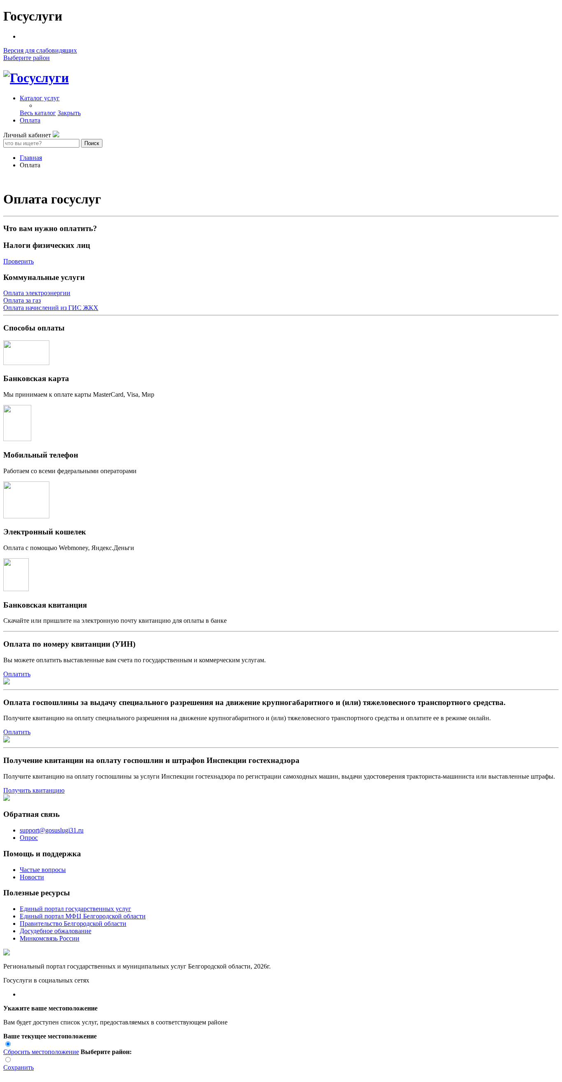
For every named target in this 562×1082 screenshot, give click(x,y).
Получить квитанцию (34, 790)
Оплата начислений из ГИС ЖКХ (50, 307)
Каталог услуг (40, 98)
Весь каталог (38, 112)
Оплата (30, 120)
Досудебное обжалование (55, 930)
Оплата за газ (22, 300)
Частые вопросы (43, 869)
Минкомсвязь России (49, 938)
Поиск (91, 143)
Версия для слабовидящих (40, 50)
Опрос (29, 837)
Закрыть (69, 112)
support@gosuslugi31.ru (52, 830)
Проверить (18, 261)
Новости (32, 877)
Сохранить (18, 1067)
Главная (31, 157)
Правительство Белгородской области (73, 923)
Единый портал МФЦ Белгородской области (83, 916)
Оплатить (16, 673)
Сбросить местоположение (41, 1051)
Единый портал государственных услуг (75, 908)
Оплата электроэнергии (36, 292)
